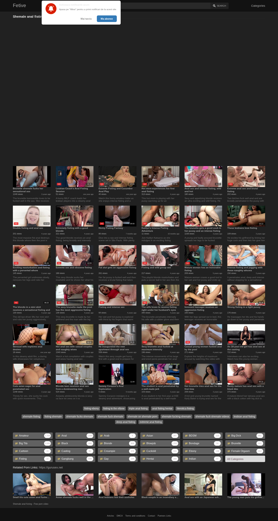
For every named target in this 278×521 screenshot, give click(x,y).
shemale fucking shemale (176, 416)
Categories (258, 5)
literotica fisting (185, 408)
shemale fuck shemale (110, 416)
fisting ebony (91, 408)
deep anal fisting (125, 422)
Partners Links (164, 516)
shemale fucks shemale (79, 416)
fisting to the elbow (114, 408)
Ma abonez (107, 18)
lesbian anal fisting (244, 416)
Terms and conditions (135, 516)
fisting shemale (53, 416)
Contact (151, 516)
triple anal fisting (138, 408)
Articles (110, 516)
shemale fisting (31, 416)
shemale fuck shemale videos (212, 416)
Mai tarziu (86, 18)
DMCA (120, 516)
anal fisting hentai (162, 408)
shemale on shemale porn (142, 416)
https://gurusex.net (51, 467)
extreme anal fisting (151, 422)
